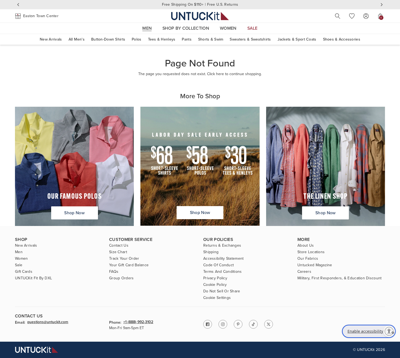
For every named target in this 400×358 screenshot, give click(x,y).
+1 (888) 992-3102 (138, 322)
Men (19, 252)
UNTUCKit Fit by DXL (33, 278)
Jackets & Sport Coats (297, 39)
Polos (136, 39)
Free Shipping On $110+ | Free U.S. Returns (200, 4)
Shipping (211, 252)
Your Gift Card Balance (129, 265)
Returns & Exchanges (222, 245)
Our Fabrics (307, 258)
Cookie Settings (217, 298)
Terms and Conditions (222, 272)
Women (21, 258)
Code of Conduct (218, 265)
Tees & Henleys (162, 39)
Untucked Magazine (314, 265)
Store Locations (311, 252)
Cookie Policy (215, 285)
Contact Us (118, 245)
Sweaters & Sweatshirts (250, 39)
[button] (37, 16)
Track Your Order (124, 258)
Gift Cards (23, 272)
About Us (305, 245)
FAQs (113, 272)
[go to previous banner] (18, 4)
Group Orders (121, 278)
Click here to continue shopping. (234, 74)
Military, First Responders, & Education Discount (339, 278)
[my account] (366, 16)
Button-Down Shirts (108, 39)
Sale (18, 265)
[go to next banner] (382, 4)
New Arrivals (51, 39)
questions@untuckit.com (47, 322)
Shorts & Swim (210, 39)
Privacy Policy (215, 278)
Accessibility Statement (223, 258)
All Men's (77, 39)
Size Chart (118, 252)
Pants (186, 39)
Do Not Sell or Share (221, 291)
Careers (304, 272)
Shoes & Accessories (341, 39)
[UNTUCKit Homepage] (200, 16)
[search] (338, 16)
